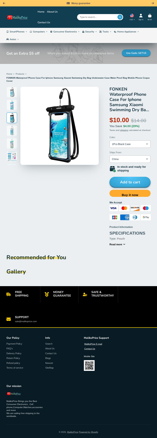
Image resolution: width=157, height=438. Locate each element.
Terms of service (14, 367)
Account (140, 17)
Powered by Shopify (88, 432)
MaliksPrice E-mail (93, 344)
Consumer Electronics (65, 31)
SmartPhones (17, 31)
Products (20, 74)
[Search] (120, 17)
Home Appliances (126, 31)
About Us (52, 11)
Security (89, 31)
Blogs (48, 358)
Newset (49, 363)
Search (48, 343)
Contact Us (44, 22)
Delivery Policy (13, 353)
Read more (115, 244)
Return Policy (13, 358)
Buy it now (130, 195)
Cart (150, 17)
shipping (124, 130)
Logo (19, 17)
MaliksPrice (72, 432)
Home (41, 11)
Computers (39, 31)
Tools (106, 31)
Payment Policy (14, 343)
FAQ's (9, 348)
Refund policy (13, 363)
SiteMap (49, 367)
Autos (13, 39)
